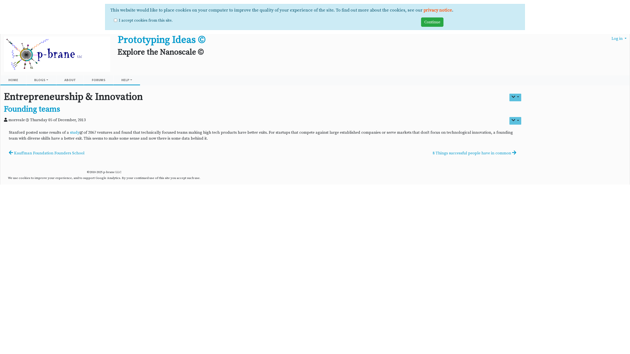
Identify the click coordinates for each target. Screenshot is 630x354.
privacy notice (438, 10)
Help (125, 80)
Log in (618, 38)
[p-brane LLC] (57, 54)
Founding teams (32, 109)
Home (13, 80)
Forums (98, 80)
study (74, 132)
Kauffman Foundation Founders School (48, 153)
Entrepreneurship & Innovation (73, 97)
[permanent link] (64, 110)
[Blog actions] (515, 97)
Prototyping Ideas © (161, 40)
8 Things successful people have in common (472, 153)
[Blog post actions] (515, 121)
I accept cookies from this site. (146, 20)
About (70, 80)
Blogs (39, 80)
